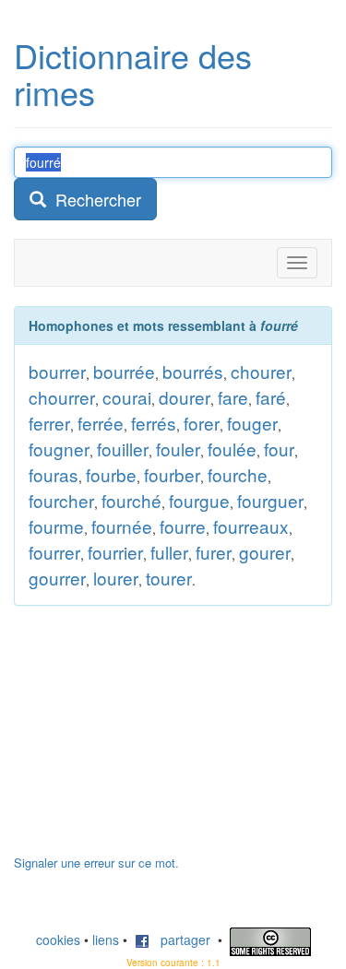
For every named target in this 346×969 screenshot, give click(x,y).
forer (202, 422)
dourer (184, 396)
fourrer (54, 551)
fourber (172, 474)
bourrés (192, 371)
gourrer (57, 577)
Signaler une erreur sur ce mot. (96, 862)
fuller (169, 551)
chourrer (62, 396)
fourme (56, 526)
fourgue (199, 500)
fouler (178, 448)
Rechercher (93, 199)
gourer (265, 551)
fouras (53, 474)
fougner (59, 448)
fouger (252, 422)
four (279, 448)
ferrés (153, 422)
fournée (121, 526)
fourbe (111, 474)
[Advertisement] (152, 739)
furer (214, 551)
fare (233, 396)
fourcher (61, 500)
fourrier (115, 551)
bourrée (124, 371)
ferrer (49, 422)
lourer (115, 577)
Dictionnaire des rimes (133, 73)
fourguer (270, 500)
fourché (131, 500)
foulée (232, 448)
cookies (58, 939)
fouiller (123, 448)
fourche (238, 474)
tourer (169, 577)
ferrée (101, 422)
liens (105, 939)
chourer (261, 371)
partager (179, 939)
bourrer (57, 371)
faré (271, 396)
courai (126, 396)
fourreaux (251, 526)
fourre (183, 526)
